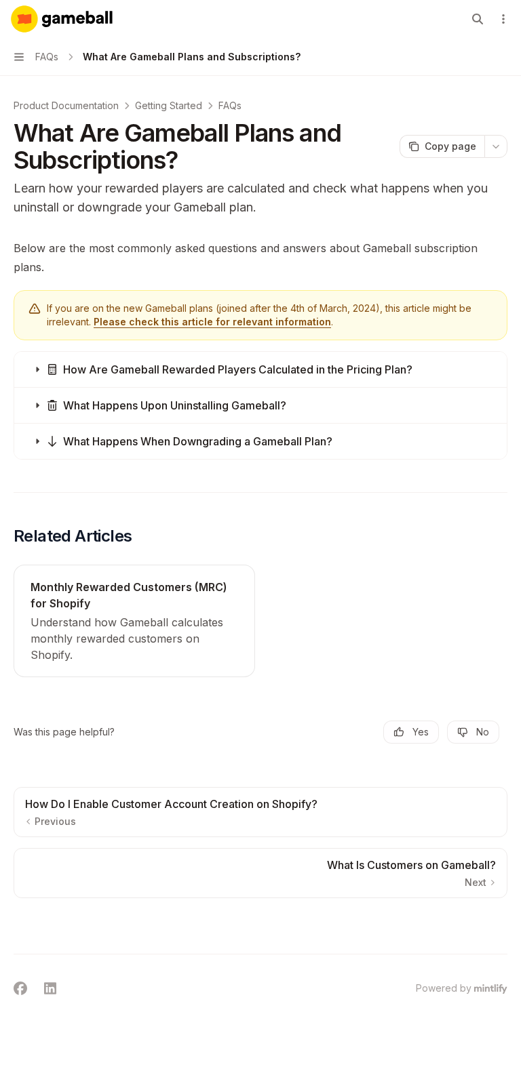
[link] (134, 621)
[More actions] (503, 18)
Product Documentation (66, 105)
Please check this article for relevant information (212, 321)
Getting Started (168, 105)
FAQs (230, 105)
